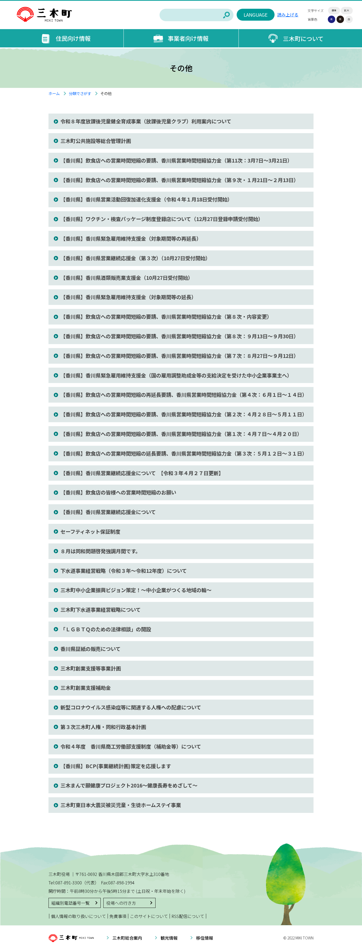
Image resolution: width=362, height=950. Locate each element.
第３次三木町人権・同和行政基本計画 (103, 727)
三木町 (44, 14)
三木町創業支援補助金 (85, 687)
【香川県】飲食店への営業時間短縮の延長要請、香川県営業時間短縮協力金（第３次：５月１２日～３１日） (183, 453)
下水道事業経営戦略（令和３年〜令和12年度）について (123, 570)
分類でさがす (80, 93)
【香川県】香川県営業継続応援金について (108, 512)
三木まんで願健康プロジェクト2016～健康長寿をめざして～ (128, 785)
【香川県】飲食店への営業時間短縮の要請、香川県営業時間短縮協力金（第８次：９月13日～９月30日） (179, 336)
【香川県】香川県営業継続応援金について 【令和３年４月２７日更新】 (142, 473)
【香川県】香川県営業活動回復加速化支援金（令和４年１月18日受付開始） (146, 199)
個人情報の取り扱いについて (78, 916)
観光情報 (169, 938)
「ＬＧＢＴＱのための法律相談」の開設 (105, 629)
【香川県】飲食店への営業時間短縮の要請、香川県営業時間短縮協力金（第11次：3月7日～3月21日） (176, 160)
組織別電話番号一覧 (70, 903)
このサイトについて (149, 916)
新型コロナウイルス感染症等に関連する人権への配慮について (130, 707)
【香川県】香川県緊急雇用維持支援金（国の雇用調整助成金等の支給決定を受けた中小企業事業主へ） (176, 375)
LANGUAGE (256, 14)
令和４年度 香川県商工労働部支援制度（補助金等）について (130, 746)
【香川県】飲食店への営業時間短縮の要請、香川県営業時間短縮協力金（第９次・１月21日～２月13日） (179, 180)
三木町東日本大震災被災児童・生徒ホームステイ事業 (120, 805)
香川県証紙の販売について (90, 648)
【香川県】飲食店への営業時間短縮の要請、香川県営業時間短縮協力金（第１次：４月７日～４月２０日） (181, 434)
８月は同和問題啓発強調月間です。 (100, 551)
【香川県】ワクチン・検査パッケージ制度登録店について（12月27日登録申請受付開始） (161, 219)
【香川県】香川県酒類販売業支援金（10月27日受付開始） (126, 277)
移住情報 (204, 938)
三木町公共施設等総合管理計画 (95, 141)
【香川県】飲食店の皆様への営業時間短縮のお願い (118, 492)
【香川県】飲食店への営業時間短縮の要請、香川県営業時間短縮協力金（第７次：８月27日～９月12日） (179, 355)
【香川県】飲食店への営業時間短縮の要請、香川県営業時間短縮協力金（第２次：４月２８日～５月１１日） (183, 414)
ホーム (54, 93)
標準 (334, 10)
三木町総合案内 (127, 938)
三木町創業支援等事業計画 (90, 668)
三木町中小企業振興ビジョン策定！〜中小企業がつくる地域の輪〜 (135, 590)
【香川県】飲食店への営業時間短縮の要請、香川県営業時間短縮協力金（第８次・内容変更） (166, 316)
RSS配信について (187, 916)
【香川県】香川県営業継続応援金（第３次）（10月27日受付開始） (135, 258)
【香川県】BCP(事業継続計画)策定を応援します (115, 766)
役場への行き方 (121, 903)
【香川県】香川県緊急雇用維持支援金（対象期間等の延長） (128, 297)
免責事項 (117, 916)
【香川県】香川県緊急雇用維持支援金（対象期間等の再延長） (130, 238)
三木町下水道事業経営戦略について (100, 609)
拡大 (346, 10)
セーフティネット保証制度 (90, 531)
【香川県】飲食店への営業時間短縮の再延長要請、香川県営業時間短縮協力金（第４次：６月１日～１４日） (183, 394)
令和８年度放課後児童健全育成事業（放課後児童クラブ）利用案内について (145, 121)
